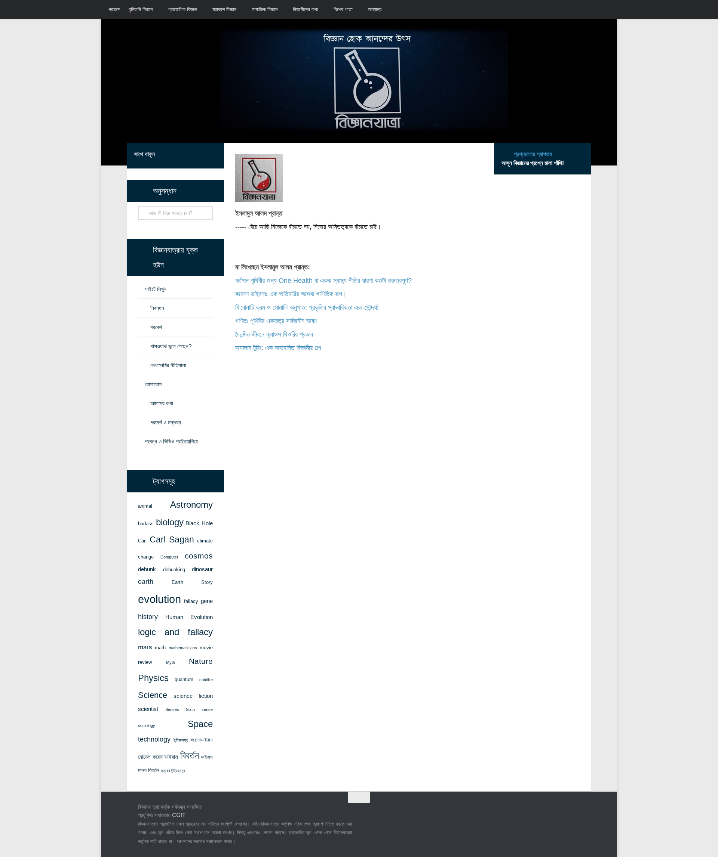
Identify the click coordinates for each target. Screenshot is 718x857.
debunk (147, 569)
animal (145, 506)
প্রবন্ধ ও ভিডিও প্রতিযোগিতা (171, 441)
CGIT (178, 815)
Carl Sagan (172, 539)
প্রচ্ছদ (114, 9)
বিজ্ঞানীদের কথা (305, 9)
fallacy (191, 601)
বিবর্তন (189, 756)
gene (207, 601)
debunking (174, 569)
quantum (184, 679)
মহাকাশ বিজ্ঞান (224, 9)
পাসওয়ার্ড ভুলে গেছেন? (170, 346)
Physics (153, 678)
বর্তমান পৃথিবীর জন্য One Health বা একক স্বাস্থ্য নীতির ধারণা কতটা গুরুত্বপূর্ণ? (323, 280)
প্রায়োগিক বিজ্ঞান (182, 9)
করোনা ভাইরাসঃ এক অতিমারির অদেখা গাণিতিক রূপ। (291, 294)
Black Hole (199, 523)
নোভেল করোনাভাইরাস (158, 757)
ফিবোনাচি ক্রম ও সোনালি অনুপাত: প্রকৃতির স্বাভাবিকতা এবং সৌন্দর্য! (307, 307)
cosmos (199, 555)
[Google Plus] (200, 155)
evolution (159, 599)
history (148, 617)
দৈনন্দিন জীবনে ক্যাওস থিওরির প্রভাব (274, 334)
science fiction (193, 696)
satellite (206, 679)
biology (170, 522)
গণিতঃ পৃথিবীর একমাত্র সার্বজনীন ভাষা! (276, 321)
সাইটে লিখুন (155, 289)
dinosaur (202, 569)
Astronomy (191, 505)
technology (154, 739)
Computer (169, 557)
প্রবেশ (156, 327)
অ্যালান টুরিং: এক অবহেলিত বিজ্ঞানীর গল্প (278, 348)
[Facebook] (176, 155)
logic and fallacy (175, 632)
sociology (146, 725)
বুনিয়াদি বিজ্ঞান (141, 9)
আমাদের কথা (161, 403)
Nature (201, 661)
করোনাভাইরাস (201, 740)
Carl (142, 541)
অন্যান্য (374, 9)
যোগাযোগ (153, 384)
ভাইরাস (207, 757)
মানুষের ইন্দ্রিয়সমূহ (173, 770)
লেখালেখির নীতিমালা (168, 365)
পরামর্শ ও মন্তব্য (165, 422)
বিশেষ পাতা (343, 9)
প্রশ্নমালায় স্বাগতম (533, 154)
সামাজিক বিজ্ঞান (264, 9)
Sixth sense (199, 709)
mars (145, 647)
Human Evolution (189, 617)
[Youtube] (212, 155)
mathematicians (183, 648)
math (160, 647)
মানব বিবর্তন (148, 770)
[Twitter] (188, 155)
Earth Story (192, 582)
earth (145, 581)
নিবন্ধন (157, 308)
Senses (172, 709)
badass (146, 523)
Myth (170, 662)
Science (152, 695)
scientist (148, 709)
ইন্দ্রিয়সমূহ (181, 740)
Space (200, 724)
